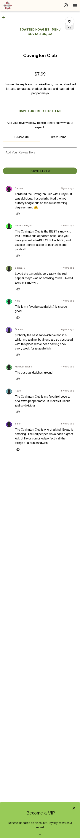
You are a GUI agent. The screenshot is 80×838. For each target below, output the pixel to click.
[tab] (21, 137)
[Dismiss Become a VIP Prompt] (73, 808)
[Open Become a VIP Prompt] (40, 835)
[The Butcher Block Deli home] (19, 5)
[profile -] (65, 5)
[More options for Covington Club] (69, 21)
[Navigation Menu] (75, 5)
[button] (4, 17)
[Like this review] (19, 213)
